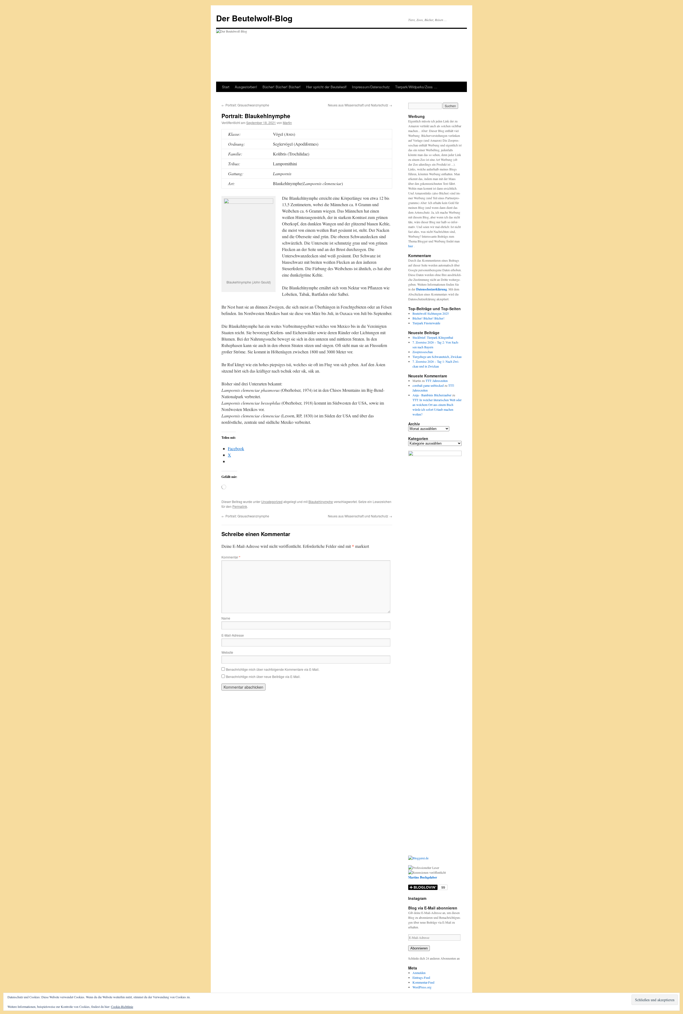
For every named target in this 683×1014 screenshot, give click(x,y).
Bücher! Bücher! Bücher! (282, 86)
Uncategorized (272, 501)
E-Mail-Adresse (232, 635)
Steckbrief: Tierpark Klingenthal (432, 337)
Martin (287, 122)
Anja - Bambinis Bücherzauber (431, 395)
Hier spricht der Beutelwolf (326, 86)
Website (227, 652)
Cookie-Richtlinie (122, 1006)
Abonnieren (419, 948)
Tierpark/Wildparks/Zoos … (416, 86)
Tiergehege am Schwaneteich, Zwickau (437, 356)
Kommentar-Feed (423, 982)
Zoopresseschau (422, 352)
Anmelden (419, 973)
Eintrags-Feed (421, 977)
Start (225, 86)
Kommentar (230, 557)
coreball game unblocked (428, 385)
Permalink (239, 506)
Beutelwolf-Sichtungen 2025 (430, 313)
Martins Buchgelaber (422, 877)
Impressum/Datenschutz (371, 86)
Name (225, 618)
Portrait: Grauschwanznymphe (245, 105)
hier (411, 246)
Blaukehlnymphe (320, 501)
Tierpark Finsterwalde (426, 323)
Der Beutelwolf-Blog (254, 18)
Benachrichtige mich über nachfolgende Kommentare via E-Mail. (272, 669)
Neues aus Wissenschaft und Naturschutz (360, 105)
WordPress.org (421, 987)
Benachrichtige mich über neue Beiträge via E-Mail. (263, 676)
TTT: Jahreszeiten (437, 380)
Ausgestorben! (246, 86)
